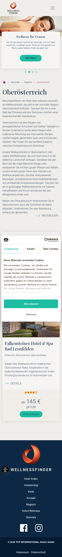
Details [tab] (31, 248)
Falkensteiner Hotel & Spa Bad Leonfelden (29, 345)
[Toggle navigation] (52, 8)
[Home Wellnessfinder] (31, 457)
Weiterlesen (50, 215)
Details (15, 383)
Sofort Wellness (31, 511)
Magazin (31, 504)
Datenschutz (38, 552)
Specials (31, 517)
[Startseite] (4, 82)
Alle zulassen (31, 303)
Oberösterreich (43, 82)
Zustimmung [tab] (11, 248)
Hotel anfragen (31, 414)
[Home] (13, 8)
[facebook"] (23, 528)
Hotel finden (31, 478)
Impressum (22, 552)
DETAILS (30, 58)
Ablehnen (31, 314)
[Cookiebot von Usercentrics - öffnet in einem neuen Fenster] (44, 240)
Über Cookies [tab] (50, 248)
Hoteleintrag (31, 485)
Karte (31, 491)
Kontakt (31, 498)
